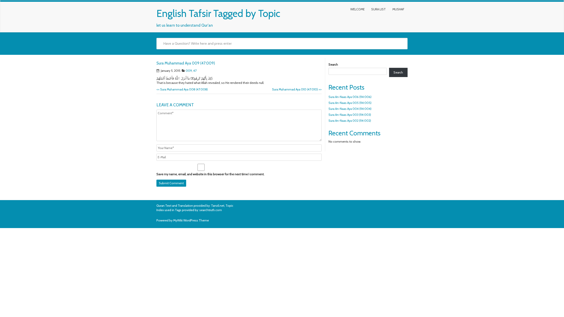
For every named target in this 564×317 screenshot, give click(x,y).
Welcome (357, 9)
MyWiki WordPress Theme (191, 220)
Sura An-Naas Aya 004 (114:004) (349, 109)
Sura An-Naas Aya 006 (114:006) (349, 97)
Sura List (378, 9)
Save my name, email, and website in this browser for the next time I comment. (210, 174)
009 (189, 71)
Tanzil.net (217, 206)
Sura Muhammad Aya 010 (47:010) (297, 89)
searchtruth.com (210, 210)
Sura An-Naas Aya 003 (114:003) (349, 115)
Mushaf (398, 9)
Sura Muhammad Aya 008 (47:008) (182, 89)
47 (195, 71)
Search (333, 64)
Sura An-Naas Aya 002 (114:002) (349, 121)
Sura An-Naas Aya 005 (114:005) (349, 103)
